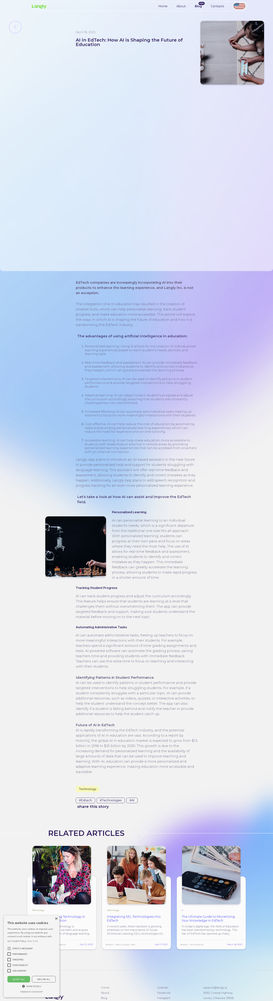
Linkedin (162, 987)
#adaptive (61, 944)
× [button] (56, 918)
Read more (32, 941)
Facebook (163, 993)
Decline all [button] (43, 979)
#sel (133, 944)
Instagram (163, 998)
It (182, 910)
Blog (198, 6)
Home (163, 6)
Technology (87, 789)
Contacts (217, 6)
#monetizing (196, 944)
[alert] (31, 956)
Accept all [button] (19, 979)
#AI (131, 800)
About (181, 6)
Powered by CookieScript (31, 992)
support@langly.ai (215, 987)
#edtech (85, 800)
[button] (22, 948)
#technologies (111, 800)
